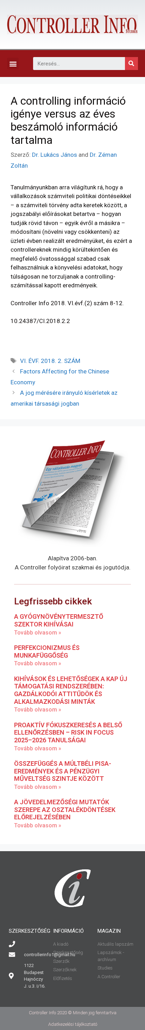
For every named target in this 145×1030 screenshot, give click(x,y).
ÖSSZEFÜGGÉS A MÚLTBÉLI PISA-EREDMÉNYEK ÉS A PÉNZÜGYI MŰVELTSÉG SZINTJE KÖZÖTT (62, 771)
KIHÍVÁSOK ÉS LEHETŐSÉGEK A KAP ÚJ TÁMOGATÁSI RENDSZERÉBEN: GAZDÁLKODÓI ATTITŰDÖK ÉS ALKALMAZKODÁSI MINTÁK (70, 690)
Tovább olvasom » (37, 632)
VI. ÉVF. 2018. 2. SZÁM (50, 360)
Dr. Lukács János (54, 154)
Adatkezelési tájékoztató (72, 1024)
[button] (13, 63)
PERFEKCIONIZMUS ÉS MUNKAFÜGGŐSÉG (47, 651)
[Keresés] (131, 63)
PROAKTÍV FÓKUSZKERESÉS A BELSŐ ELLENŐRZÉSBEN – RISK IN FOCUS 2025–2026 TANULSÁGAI (68, 732)
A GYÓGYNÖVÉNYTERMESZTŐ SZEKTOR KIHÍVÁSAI (58, 620)
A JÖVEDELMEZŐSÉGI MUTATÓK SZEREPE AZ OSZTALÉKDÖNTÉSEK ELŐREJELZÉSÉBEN (64, 809)
